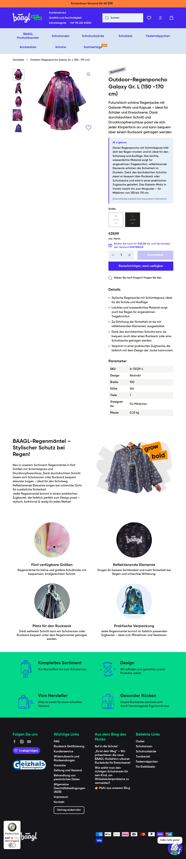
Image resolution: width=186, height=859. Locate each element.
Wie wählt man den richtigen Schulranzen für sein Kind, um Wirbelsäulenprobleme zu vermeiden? (112, 776)
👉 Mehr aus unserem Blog (112, 788)
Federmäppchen (147, 761)
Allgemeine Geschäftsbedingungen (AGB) (69, 788)
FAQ (56, 741)
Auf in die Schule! (106, 746)
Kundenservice (63, 751)
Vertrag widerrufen (69, 810)
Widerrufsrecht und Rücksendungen (66, 758)
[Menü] (18, 823)
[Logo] (27, 17)
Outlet (140, 741)
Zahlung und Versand (68, 770)
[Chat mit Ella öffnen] (175, 848)
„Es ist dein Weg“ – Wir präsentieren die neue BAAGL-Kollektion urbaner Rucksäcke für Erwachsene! (112, 757)
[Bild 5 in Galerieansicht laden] (18, 128)
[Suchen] (105, 17)
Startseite (18, 60)
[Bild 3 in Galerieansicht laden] (18, 101)
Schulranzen (144, 746)
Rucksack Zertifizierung (69, 746)
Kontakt (59, 802)
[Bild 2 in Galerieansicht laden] (18, 88)
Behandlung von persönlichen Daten (67, 777)
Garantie (60, 765)
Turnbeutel (143, 756)
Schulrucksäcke (146, 751)
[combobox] (122, 17)
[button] (171, 18)
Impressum (61, 797)
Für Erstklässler (145, 766)
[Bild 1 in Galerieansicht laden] (18, 74)
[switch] (12, 845)
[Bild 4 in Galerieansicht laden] (18, 115)
